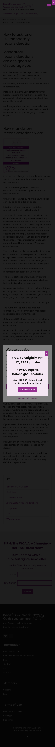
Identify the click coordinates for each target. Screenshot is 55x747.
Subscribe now (27, 389)
